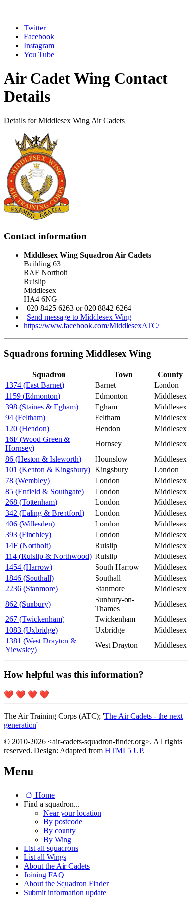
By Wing (57, 839)
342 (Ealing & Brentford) (44, 513)
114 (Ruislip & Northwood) (48, 556)
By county (59, 830)
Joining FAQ (44, 875)
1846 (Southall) (29, 578)
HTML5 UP (124, 750)
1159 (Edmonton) (32, 396)
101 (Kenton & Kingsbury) (47, 470)
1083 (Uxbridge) (31, 630)
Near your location (72, 813)
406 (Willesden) (30, 524)
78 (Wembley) (27, 480)
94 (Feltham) (25, 417)
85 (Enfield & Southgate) (44, 491)
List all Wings (45, 857)
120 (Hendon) (27, 428)
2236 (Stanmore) (31, 588)
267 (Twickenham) (34, 619)
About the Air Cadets (57, 866)
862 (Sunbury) (28, 604)
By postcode (62, 821)
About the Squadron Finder (66, 883)
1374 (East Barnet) (34, 385)
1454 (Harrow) (28, 567)
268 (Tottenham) (31, 502)
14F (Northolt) (28, 545)
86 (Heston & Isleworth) (43, 459)
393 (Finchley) (28, 534)
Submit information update (65, 892)
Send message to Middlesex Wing (79, 317)
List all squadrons (51, 848)
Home (44, 795)
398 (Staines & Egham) (41, 407)
